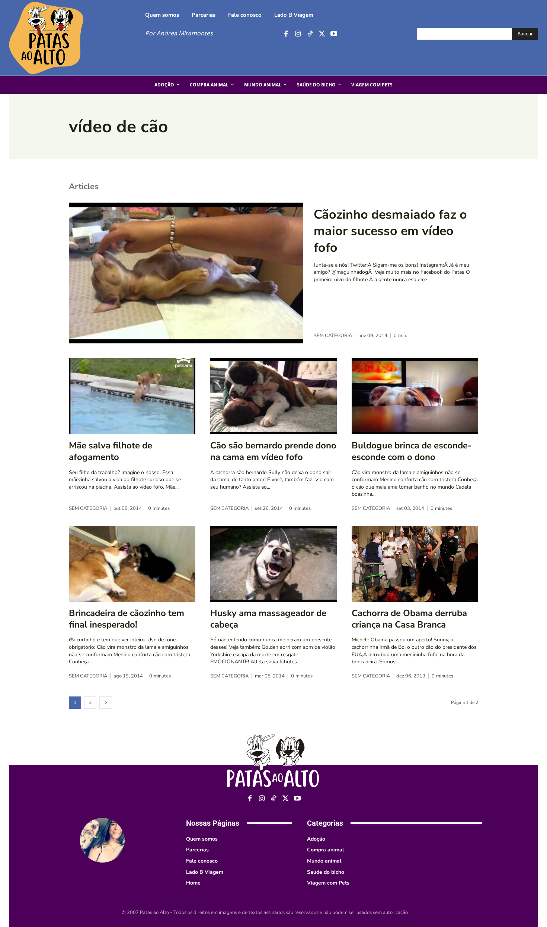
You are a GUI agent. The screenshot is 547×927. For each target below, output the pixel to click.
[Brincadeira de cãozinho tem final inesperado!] (132, 564)
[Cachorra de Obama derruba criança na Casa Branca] (415, 564)
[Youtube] (334, 34)
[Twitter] (322, 34)
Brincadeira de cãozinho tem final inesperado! (126, 619)
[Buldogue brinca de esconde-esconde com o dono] (415, 396)
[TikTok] (310, 34)
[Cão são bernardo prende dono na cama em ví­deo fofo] (273, 396)
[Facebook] (286, 34)
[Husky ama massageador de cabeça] (273, 564)
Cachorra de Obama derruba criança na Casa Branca (409, 619)
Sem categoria (333, 335)
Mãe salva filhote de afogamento (110, 451)
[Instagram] (298, 34)
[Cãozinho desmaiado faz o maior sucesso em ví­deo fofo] (186, 273)
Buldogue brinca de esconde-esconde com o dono (411, 451)
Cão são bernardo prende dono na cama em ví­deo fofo (273, 451)
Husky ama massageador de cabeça (268, 619)
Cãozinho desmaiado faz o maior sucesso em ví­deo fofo (390, 231)
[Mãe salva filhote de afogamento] (132, 396)
